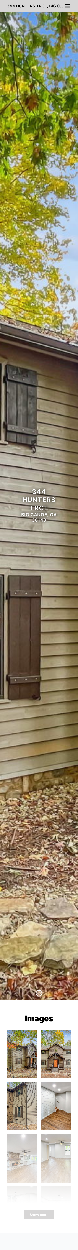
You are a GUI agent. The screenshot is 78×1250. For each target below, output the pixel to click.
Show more (39, 1214)
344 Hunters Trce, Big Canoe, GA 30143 (35, 6)
